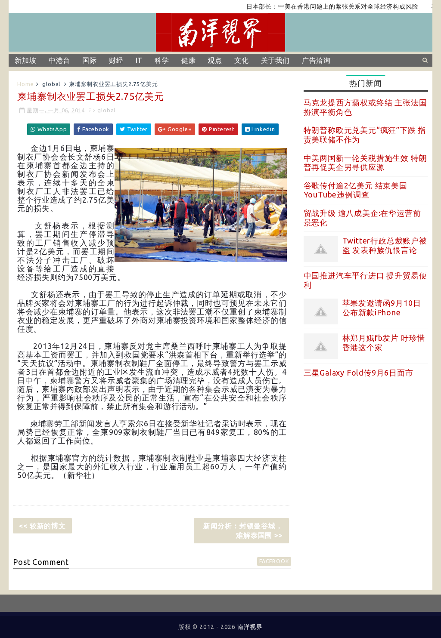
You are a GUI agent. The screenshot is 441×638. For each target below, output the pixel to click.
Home (25, 84)
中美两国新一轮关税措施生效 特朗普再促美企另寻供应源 (365, 163)
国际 (89, 60)
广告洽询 (316, 60)
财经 (116, 60)
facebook (274, 561)
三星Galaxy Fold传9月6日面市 (358, 372)
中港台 (59, 60)
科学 (162, 60)
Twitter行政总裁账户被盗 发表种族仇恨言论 (384, 245)
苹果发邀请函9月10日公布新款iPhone (381, 308)
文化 (241, 60)
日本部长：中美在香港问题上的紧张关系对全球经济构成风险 (321, 6)
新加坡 (25, 60)
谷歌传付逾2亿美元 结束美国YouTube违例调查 (355, 190)
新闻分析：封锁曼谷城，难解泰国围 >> (243, 530)
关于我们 (275, 60)
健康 (188, 60)
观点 (215, 60)
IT (139, 60)
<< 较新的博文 (42, 526)
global (51, 84)
